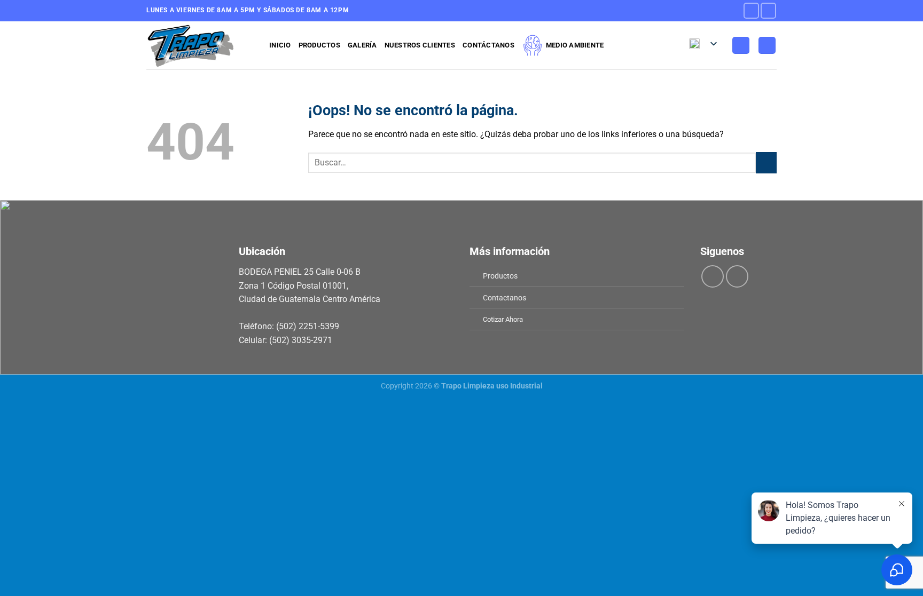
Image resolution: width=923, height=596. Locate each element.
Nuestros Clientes (420, 45)
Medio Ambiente (575, 45)
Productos (319, 45)
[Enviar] (766, 162)
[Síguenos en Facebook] (751, 10)
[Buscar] (767, 45)
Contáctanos (488, 45)
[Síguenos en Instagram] (768, 10)
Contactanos (504, 298)
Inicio (280, 45)
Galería (362, 45)
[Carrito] (740, 45)
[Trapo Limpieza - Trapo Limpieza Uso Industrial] (199, 45)
